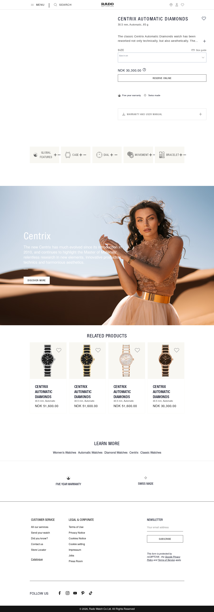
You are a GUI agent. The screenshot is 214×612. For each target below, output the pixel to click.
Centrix (133, 452)
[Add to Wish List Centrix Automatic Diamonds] (59, 350)
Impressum (75, 550)
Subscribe (165, 538)
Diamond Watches (116, 452)
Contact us (37, 544)
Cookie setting (77, 544)
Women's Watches (64, 452)
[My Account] (176, 4)
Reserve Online (162, 78)
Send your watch (40, 532)
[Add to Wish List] (203, 18)
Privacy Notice (77, 532)
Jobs (71, 555)
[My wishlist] (182, 4)
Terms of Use (76, 527)
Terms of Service (166, 559)
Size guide (201, 50)
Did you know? (39, 538)
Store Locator (38, 550)
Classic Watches (150, 452)
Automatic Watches (90, 452)
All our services (39, 527)
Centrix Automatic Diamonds (43, 391)
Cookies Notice (77, 538)
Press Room (76, 561)
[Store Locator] (171, 4)
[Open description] (204, 41)
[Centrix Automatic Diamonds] (48, 360)
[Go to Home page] (107, 5)
